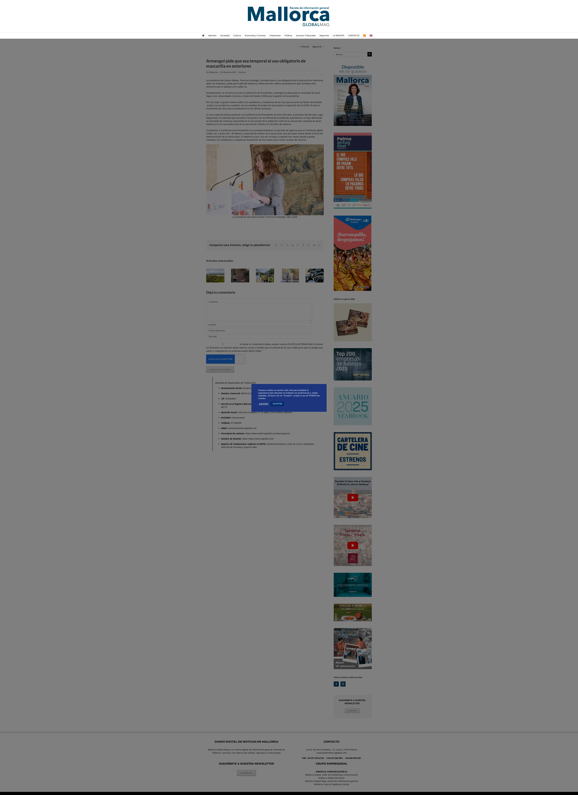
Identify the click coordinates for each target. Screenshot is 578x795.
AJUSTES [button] (263, 404)
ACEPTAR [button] (277, 404)
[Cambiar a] (364, 36)
